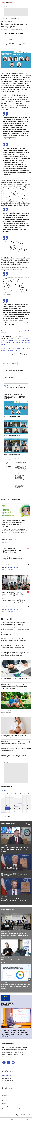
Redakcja (5, 1067)
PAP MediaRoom (9, 569)
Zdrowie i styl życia (14, 18)
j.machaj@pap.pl (6, 1087)
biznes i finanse (5, 845)
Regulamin (4, 1100)
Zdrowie (14, 363)
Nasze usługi (5, 1106)
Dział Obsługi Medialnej (9, 1084)
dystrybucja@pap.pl (7, 1078)
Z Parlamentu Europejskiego (7, 1004)
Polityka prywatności (6, 1098)
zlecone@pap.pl (6, 1070)
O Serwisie (4, 1095)
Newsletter (4, 1103)
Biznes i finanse (5, 931)
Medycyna (5, 363)
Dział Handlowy (6, 1075)
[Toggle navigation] (28, 2)
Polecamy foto (7, 909)
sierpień (3, 790)
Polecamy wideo (8, 824)
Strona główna (4, 18)
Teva (7, 542)
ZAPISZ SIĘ (4, 633)
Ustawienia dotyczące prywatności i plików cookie (13, 1108)
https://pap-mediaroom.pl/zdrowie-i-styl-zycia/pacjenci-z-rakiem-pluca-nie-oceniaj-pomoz (17, 387)
